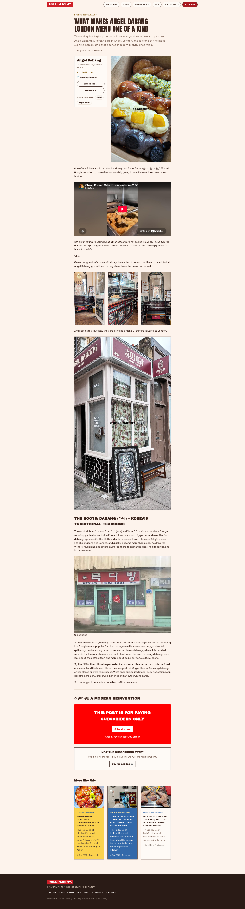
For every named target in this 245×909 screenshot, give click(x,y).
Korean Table (142, 4)
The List (51, 892)
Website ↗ (90, 90)
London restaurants (85, 15)
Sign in (136, 736)
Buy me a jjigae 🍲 (122, 764)
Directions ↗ (91, 84)
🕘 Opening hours (86, 77)
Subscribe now (122, 729)
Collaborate (172, 4)
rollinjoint (60, 4)
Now (157, 4)
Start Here (111, 4)
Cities (126, 4)
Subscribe (190, 4)
